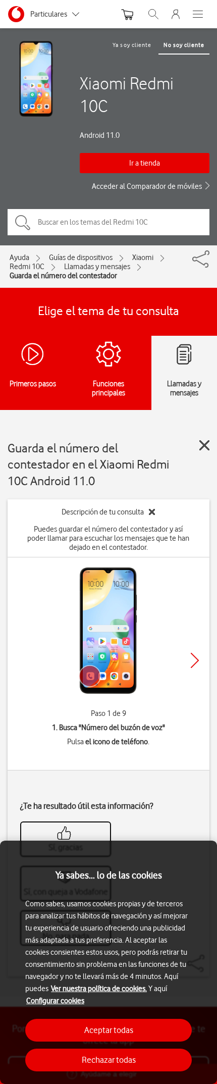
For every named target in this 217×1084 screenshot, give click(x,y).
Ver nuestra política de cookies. (99, 988)
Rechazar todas (109, 1060)
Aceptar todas (108, 1030)
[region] (108, 962)
